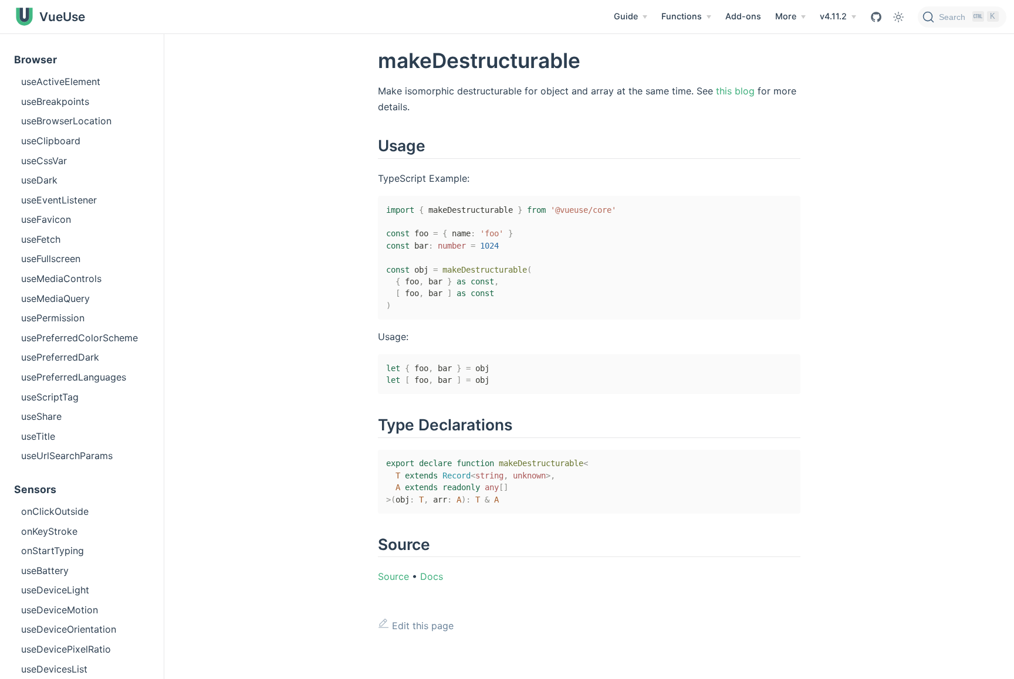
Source (393, 576)
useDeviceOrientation (68, 629)
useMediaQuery (55, 298)
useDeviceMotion (59, 610)
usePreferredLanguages (73, 377)
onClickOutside (55, 511)
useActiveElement (60, 81)
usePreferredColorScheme (79, 338)
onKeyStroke (49, 531)
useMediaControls (61, 278)
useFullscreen (50, 258)
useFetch (40, 239)
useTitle (38, 436)
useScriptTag (50, 397)
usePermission (52, 318)
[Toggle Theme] (898, 17)
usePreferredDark (60, 357)
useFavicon (46, 219)
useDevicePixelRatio (66, 649)
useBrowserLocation (66, 121)
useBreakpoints (55, 101)
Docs (431, 576)
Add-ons (743, 16)
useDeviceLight (55, 590)
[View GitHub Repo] (876, 17)
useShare (41, 416)
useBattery (45, 570)
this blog (735, 91)
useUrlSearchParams (67, 455)
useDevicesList (54, 669)
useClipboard (50, 141)
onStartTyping (52, 550)
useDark (39, 180)
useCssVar (44, 161)
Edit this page (421, 626)
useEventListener (59, 200)
